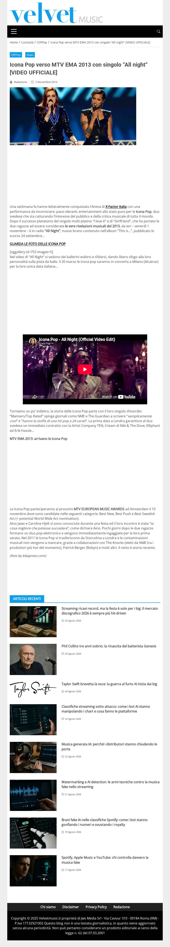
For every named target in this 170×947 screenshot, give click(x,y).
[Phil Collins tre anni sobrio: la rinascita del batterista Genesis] (33, 659)
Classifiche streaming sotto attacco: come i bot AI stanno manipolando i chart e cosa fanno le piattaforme (106, 709)
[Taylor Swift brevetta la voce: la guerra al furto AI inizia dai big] (33, 690)
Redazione (121, 907)
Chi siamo (48, 907)
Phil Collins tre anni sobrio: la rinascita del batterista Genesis (109, 646)
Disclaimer (70, 907)
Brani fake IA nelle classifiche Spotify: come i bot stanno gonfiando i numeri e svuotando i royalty (105, 822)
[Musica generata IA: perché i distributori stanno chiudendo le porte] (33, 757)
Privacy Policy (96, 907)
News (30, 55)
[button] (158, 31)
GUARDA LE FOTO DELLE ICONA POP (38, 244)
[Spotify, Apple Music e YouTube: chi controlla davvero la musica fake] (33, 870)
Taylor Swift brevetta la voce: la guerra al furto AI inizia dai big (109, 684)
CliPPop (16, 55)
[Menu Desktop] (14, 31)
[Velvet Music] (56, 12)
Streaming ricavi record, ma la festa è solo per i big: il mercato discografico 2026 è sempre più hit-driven (110, 610)
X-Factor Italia (116, 206)
